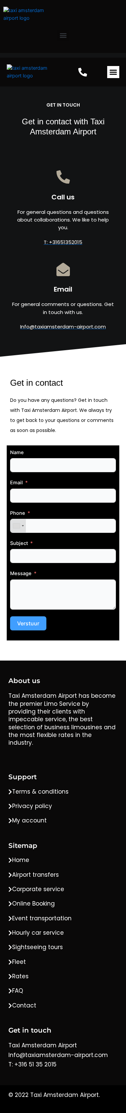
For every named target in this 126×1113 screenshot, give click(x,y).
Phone (17, 513)
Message (21, 573)
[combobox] (18, 526)
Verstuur (28, 623)
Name (17, 452)
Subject (19, 543)
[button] (63, 35)
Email (16, 483)
